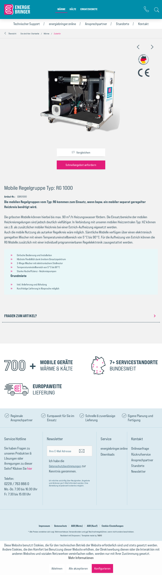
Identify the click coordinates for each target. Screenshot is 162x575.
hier (29, 468)
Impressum (44, 525)
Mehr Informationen (81, 558)
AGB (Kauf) (92, 525)
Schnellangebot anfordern (81, 165)
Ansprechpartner (96, 24)
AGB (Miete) (77, 525)
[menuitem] (61, 11)
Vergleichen (83, 152)
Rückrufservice (141, 454)
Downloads (108, 454)
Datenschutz (60, 525)
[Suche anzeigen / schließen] (155, 10)
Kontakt (143, 24)
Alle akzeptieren (78, 568)
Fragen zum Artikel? (20, 315)
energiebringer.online (62, 24)
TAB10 (99, 535)
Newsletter (138, 471)
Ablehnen (56, 568)
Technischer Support (26, 24)
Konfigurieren (102, 568)
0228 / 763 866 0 (16, 483)
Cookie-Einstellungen (112, 525)
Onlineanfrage (140, 448)
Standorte (122, 24)
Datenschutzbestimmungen (65, 466)
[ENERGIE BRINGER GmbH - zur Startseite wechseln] (18, 9)
